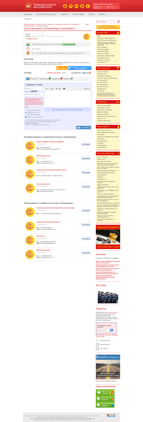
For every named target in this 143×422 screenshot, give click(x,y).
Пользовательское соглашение (73, 419)
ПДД (98, 36)
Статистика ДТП (102, 80)
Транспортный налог (103, 130)
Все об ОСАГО (102, 82)
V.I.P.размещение (63, 68)
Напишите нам (105, 340)
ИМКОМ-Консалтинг (43, 155)
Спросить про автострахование (107, 78)
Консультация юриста (103, 379)
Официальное (101, 175)
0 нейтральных (60, 36)
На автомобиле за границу (105, 172)
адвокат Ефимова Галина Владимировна (50, 141)
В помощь (100, 143)
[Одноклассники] (88, 73)
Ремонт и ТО (101, 118)
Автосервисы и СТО (103, 107)
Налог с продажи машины (105, 194)
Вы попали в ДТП (102, 86)
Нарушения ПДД (102, 51)
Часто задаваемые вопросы (106, 132)
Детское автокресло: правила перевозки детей (106, 212)
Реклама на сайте (86, 419)
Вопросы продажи (103, 114)
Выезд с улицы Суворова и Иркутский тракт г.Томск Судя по (108, 261)
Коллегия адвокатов (43, 184)
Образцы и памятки (103, 60)
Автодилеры (102, 102)
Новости (92, 14)
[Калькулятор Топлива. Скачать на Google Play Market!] (105, 407)
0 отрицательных (50, 36)
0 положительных (39, 36)
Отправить (85, 127)
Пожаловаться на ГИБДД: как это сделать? (107, 191)
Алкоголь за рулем (103, 53)
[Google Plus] (90, 73)
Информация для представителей (81, 68)
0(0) (42, 34)
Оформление (101, 89)
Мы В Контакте (105, 344)
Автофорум (28, 14)
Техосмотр (100, 139)
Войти (29, 91)
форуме (115, 258)
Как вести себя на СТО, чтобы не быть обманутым (107, 200)
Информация (101, 147)
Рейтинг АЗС (101, 159)
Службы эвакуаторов (103, 120)
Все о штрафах (102, 47)
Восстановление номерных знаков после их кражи (108, 167)
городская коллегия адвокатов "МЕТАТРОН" (51, 170)
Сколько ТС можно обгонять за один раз (107, 209)
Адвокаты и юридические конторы (108, 136)
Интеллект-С (40, 236)
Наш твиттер (104, 348)
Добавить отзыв (32, 38)
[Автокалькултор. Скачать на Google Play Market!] (105, 401)
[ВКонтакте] (84, 73)
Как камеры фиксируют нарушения (108, 203)
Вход (86, 24)
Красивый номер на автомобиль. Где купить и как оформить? (107, 164)
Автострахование (104, 68)
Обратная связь (61, 419)
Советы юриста (103, 126)
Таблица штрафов (103, 49)
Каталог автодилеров (104, 105)
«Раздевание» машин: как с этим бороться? (107, 187)
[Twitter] (86, 73)
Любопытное (101, 179)
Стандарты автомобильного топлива (106, 181)
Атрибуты (100, 177)
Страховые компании (104, 76)
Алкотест (102, 14)
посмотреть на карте (69, 44)
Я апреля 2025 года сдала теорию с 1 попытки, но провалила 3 (108, 269)
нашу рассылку (111, 312)
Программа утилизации (104, 110)
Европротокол (101, 74)
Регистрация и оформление (106, 116)
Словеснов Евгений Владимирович (48, 222)
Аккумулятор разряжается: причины (105, 219)
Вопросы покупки (102, 112)
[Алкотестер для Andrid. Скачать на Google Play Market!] (105, 395)
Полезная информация (106, 153)
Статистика (100, 91)
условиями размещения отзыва (41, 124)
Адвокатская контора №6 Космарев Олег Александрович (55, 208)
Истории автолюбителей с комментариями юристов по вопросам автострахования (106, 94)
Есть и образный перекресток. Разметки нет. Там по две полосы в (107, 272)
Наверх (64, 72)
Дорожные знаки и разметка (106, 38)
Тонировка (100, 134)
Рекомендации (102, 145)
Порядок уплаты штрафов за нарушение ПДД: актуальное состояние (106, 44)
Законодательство (103, 58)
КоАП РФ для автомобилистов (106, 40)
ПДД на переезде (102, 184)
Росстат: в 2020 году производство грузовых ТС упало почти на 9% (108, 205)
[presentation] (27, 79)
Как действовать (102, 84)
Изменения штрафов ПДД (105, 56)
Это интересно (102, 62)
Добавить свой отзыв (53, 72)
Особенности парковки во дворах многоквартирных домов (107, 196)
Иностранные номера (104, 161)
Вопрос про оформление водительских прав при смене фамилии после (105, 277)
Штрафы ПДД (102, 32)
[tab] (27, 79)
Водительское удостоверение (106, 170)
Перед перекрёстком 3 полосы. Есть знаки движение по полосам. (107, 265)
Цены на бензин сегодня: (103, 4)
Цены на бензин (102, 157)
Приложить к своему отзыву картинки (69, 109)
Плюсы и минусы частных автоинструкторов (105, 216)
